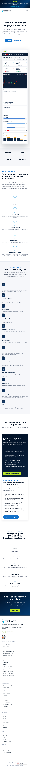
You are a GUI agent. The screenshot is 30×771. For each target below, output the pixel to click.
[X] (15, 762)
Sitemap (21, 765)
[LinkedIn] (12, 762)
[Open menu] (27, 11)
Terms (10, 765)
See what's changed (15, 6)
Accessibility (17, 765)
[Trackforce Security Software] (9, 621)
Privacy (13, 765)
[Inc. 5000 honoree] (8, 632)
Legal (8, 765)
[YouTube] (10, 762)
